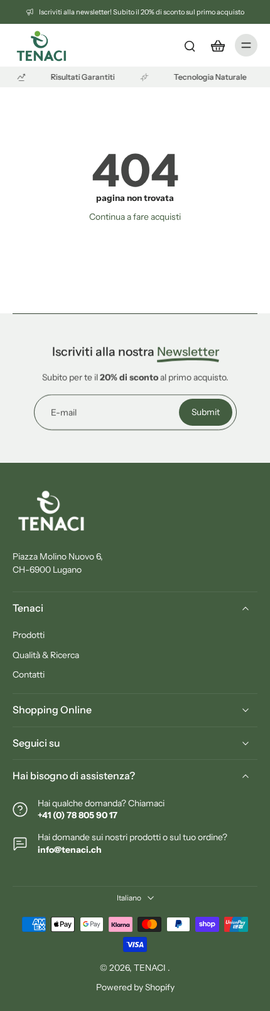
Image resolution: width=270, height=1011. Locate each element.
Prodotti (29, 635)
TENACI (151, 968)
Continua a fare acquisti (135, 217)
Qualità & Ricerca (46, 655)
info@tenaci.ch (70, 850)
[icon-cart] (217, 45)
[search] (189, 45)
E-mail (64, 412)
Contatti (29, 674)
